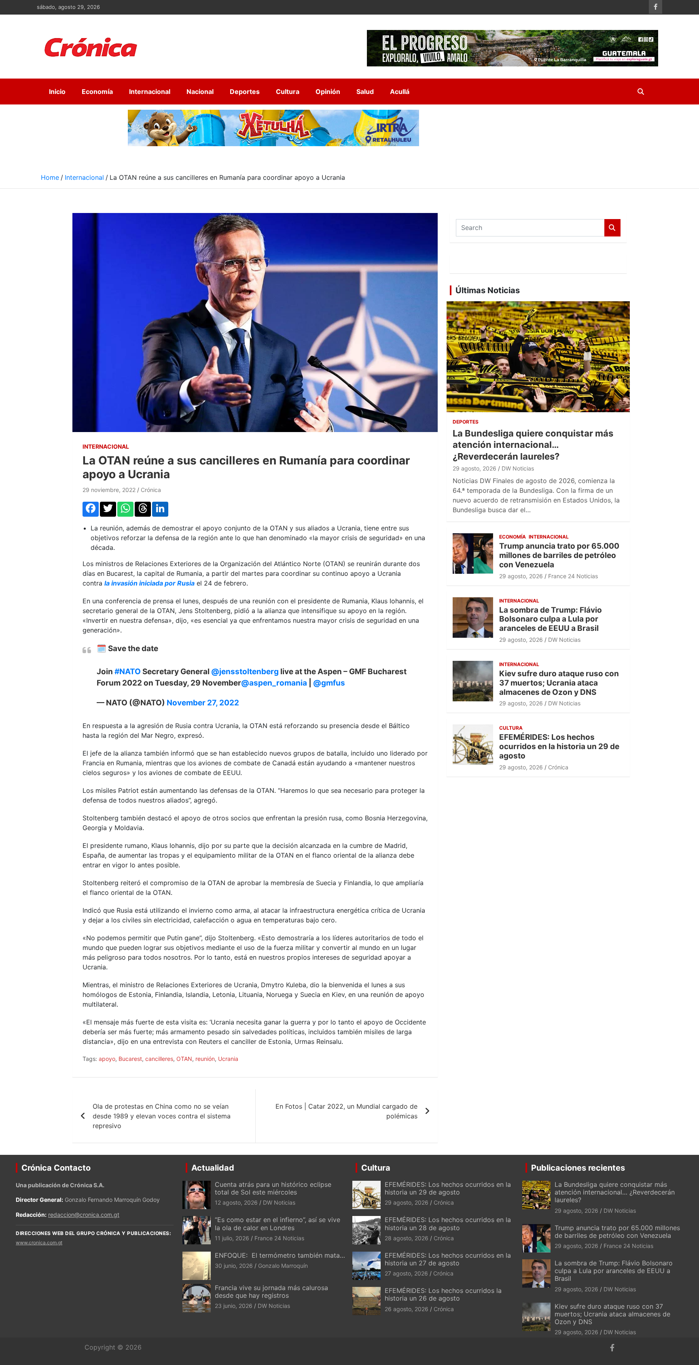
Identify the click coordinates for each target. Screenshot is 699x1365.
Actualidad (212, 1168)
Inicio (57, 91)
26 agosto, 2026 (406, 1308)
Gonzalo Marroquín (283, 1265)
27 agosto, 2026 (406, 1273)
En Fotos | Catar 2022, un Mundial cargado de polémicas (346, 1111)
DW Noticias (518, 468)
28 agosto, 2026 (406, 1238)
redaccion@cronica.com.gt (83, 1214)
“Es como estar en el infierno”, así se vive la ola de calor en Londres (277, 1223)
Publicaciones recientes (578, 1168)
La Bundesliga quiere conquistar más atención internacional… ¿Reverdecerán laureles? (533, 445)
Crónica (151, 489)
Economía (97, 91)
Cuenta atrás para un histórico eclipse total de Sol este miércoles (273, 1188)
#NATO (127, 671)
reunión (205, 1058)
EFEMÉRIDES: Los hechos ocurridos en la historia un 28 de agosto (448, 1223)
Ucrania (228, 1058)
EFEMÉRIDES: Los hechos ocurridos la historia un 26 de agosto (443, 1294)
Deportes (245, 91)
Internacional (149, 91)
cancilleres (159, 1058)
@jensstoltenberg (245, 671)
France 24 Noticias (573, 576)
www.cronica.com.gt (39, 1242)
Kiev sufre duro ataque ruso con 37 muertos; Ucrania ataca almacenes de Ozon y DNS (559, 683)
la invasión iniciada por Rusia (149, 583)
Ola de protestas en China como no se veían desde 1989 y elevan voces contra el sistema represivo (162, 1116)
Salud (365, 91)
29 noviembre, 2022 (109, 489)
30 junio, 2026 (234, 1265)
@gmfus (329, 683)
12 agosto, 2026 (236, 1202)
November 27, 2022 (203, 702)
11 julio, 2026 (232, 1238)
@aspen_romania (274, 683)
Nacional (200, 91)
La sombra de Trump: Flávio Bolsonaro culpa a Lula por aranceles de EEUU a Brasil (550, 619)
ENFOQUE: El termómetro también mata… (280, 1255)
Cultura (287, 91)
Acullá (399, 91)
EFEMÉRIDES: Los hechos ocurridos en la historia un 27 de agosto (448, 1259)
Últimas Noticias (487, 290)
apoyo (107, 1058)
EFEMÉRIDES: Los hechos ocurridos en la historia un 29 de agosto (559, 746)
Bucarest (130, 1058)
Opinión (328, 91)
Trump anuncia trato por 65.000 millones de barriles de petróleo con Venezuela (559, 555)
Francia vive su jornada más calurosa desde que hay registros (271, 1291)
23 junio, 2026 (233, 1305)
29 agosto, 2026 (474, 468)
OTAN (184, 1058)
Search (612, 227)
